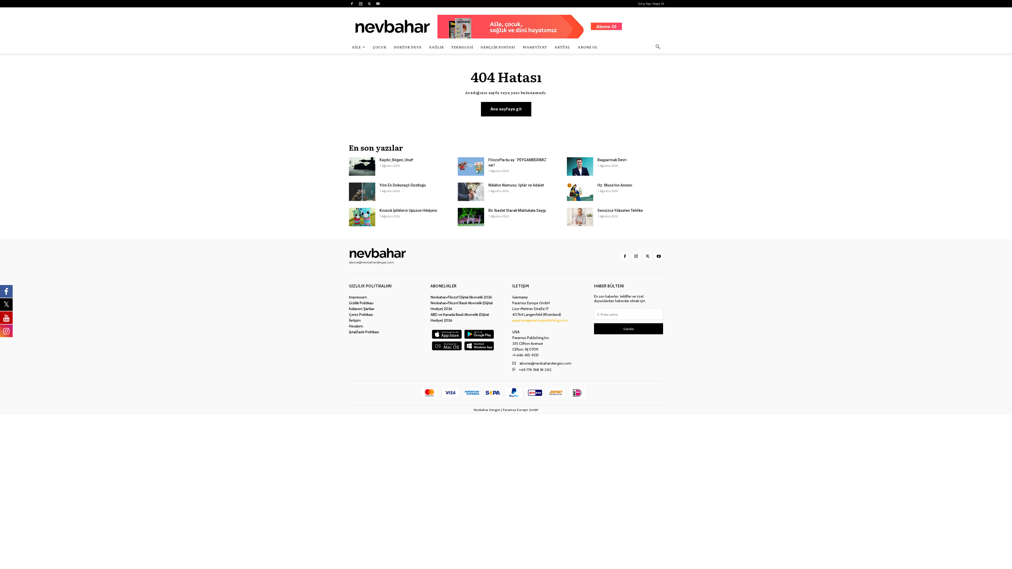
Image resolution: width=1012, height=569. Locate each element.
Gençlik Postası (497, 47)
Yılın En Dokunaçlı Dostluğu (403, 185)
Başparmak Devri (612, 160)
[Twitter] (369, 3)
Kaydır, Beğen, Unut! (396, 160)
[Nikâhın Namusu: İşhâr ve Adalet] (471, 192)
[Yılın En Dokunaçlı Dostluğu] (362, 192)
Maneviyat (535, 47)
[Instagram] (360, 3)
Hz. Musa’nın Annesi (614, 185)
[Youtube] (378, 3)
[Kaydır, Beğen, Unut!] (362, 166)
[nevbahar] (379, 253)
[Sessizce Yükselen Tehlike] (580, 217)
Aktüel (562, 47)
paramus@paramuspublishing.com (540, 320)
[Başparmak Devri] (580, 166)
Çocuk (379, 47)
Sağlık (436, 47)
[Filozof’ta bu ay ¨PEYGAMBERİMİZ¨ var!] (471, 166)
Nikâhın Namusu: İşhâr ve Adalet (516, 185)
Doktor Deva (408, 47)
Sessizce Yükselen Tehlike (620, 210)
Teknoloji (462, 47)
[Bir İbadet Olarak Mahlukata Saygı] (471, 217)
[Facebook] (352, 3)
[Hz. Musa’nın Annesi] (580, 192)
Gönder (628, 329)
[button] (657, 47)
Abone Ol (587, 47)
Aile (356, 47)
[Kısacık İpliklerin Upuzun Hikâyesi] (362, 217)
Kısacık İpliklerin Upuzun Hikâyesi (408, 210)
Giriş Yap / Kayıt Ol (651, 4)
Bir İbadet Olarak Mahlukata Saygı (517, 210)
